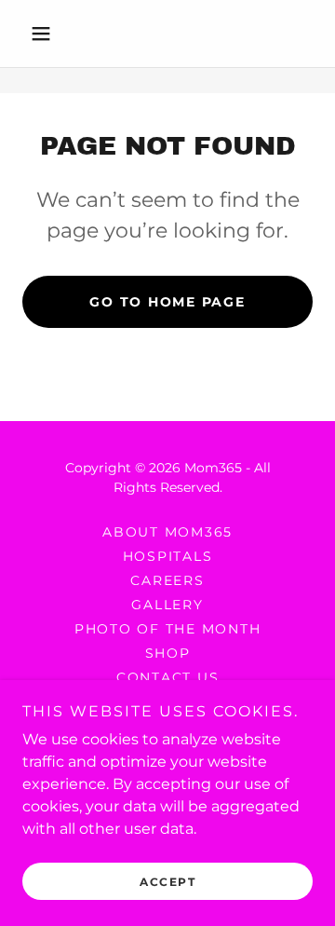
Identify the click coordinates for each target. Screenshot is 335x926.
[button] (44, 33)
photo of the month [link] (167, 628)
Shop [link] (168, 653)
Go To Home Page (167, 301)
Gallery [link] (167, 604)
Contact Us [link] (168, 677)
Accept (167, 882)
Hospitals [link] (168, 556)
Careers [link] (167, 580)
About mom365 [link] (167, 532)
